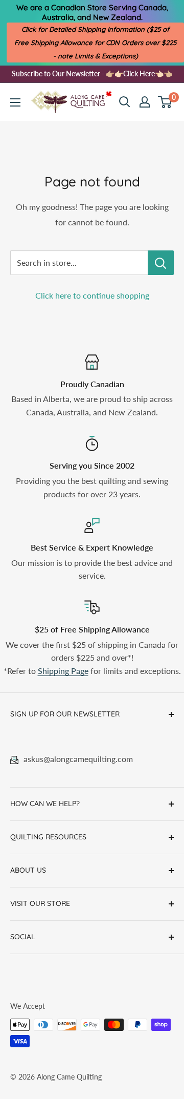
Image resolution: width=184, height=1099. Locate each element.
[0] (165, 102)
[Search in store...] (161, 262)
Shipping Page (63, 670)
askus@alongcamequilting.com (78, 759)
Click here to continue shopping (92, 295)
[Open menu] (15, 102)
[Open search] (124, 102)
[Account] (145, 102)
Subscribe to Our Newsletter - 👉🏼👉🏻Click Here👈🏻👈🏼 (92, 73)
